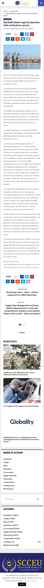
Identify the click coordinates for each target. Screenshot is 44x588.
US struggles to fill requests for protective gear (21, 406)
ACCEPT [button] (22, 584)
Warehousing (8, 489)
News (5, 466)
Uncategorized (8, 485)
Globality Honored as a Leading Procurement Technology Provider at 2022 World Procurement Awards (21, 439)
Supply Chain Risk (9, 476)
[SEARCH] (38, 499)
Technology (7, 479)
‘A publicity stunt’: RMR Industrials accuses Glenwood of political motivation (19, 373)
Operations (7, 469)
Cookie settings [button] (31, 581)
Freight (6, 462)
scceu (7, 29)
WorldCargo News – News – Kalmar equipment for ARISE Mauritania (22, 294)
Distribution (7, 459)
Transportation (8, 482)
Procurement (7, 19)
